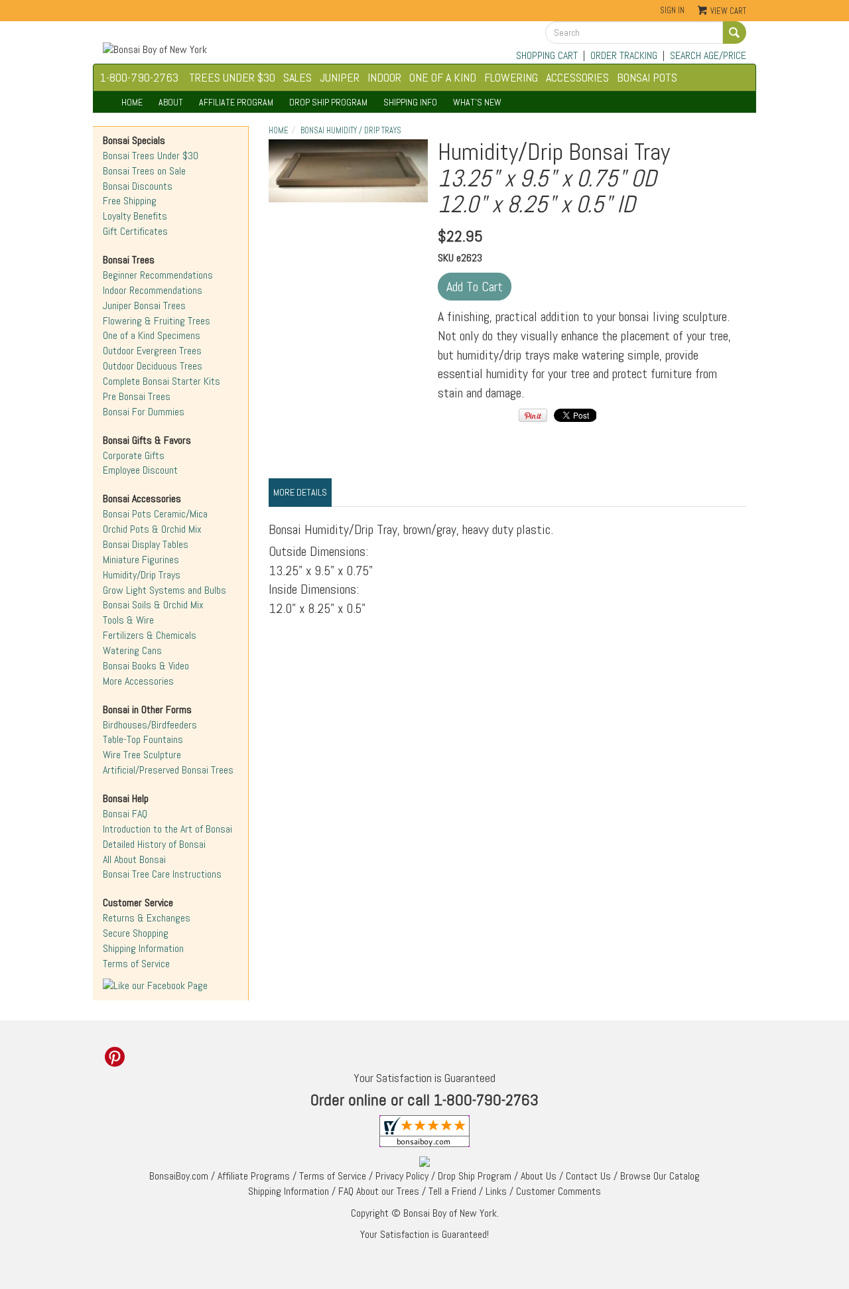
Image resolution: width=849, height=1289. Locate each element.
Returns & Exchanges (146, 918)
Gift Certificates (135, 231)
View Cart (728, 11)
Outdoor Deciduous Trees (152, 366)
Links (496, 1191)
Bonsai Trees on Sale (144, 171)
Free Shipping (130, 201)
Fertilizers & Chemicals (149, 635)
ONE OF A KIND (442, 77)
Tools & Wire (128, 620)
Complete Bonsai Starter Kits (161, 381)
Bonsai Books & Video (146, 666)
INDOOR (384, 77)
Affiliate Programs (254, 1176)
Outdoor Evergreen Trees (152, 351)
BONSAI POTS (647, 77)
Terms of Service (136, 964)
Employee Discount (140, 470)
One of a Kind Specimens (151, 335)
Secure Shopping (135, 933)
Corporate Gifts (133, 455)
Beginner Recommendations (158, 275)
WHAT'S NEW (477, 102)
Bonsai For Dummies (143, 412)
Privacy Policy (401, 1176)
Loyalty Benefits (135, 216)
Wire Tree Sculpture (142, 755)
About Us (538, 1176)
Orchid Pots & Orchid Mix (152, 529)
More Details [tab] (300, 492)
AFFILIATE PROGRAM (236, 102)
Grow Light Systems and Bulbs (164, 590)
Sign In (672, 10)
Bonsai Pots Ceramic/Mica (155, 514)
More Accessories (138, 681)
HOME (132, 102)
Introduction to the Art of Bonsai (167, 829)
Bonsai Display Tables (145, 544)
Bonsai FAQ (125, 814)
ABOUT (171, 102)
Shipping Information (143, 948)
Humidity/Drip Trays (141, 575)
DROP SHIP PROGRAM (328, 102)
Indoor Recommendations (152, 290)
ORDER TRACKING (623, 55)
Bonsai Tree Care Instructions (162, 874)
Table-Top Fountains (143, 739)
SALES (297, 77)
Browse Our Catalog (660, 1176)
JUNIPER (339, 77)
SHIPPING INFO (410, 102)
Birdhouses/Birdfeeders (150, 725)
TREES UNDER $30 (232, 77)
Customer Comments (558, 1191)
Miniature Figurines (141, 560)
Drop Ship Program (474, 1176)
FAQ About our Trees (378, 1191)
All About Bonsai (134, 859)
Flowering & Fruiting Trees (156, 321)
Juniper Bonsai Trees (144, 305)
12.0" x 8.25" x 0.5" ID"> (348, 170)
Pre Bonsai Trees (136, 396)
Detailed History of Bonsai (154, 844)
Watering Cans (132, 650)
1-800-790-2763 (139, 77)
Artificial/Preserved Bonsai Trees (168, 770)
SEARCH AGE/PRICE (708, 55)
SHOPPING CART (547, 55)
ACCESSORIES (577, 77)
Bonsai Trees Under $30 (150, 156)
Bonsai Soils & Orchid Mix (153, 605)
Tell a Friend (452, 1191)
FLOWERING (511, 77)
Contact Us (588, 1176)
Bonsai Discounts (137, 186)
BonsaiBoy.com (178, 1176)
